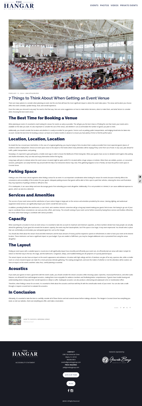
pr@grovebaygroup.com (71, 367)
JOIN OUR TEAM (71, 375)
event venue (29, 112)
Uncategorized (32, 93)
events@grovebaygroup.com (71, 362)
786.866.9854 (71, 360)
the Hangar (61, 230)
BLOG (71, 383)
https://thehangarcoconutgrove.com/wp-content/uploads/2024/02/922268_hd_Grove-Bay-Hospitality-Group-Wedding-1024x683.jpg (15, 320)
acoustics (80, 275)
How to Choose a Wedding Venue (37, 319)
